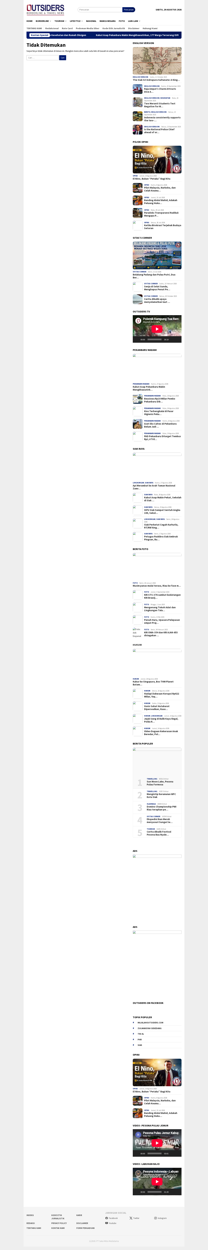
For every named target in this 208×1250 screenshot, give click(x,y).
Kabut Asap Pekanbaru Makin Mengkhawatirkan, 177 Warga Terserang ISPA (107, 35)
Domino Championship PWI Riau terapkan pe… (161, 808)
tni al (141, 1033)
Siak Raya (149, 483)
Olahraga (151, 804)
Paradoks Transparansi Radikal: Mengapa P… (161, 214)
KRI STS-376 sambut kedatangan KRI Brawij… (162, 596)
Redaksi (30, 1223)
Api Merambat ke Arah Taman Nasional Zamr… (154, 487)
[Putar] (137, 339)
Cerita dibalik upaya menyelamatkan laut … (157, 300)
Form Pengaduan (85, 1228)
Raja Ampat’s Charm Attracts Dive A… (160, 90)
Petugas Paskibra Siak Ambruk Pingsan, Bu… (161, 538)
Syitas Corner (139, 272)
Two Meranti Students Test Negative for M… (159, 105)
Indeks (30, 1215)
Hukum (137, 644)
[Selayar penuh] (177, 339)
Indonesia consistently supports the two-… (162, 119)
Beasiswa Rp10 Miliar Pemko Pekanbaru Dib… (159, 400)
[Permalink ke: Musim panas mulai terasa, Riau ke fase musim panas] (157, 567)
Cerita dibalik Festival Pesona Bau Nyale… (159, 833)
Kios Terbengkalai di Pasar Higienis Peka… (158, 413)
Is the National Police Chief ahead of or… (159, 131)
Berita (147, 112)
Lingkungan (138, 483)
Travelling (152, 779)
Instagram (162, 1218)
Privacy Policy (59, 1223)
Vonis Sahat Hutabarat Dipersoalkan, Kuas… (156, 708)
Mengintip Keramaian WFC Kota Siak (161, 796)
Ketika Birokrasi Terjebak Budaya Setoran (162, 227)
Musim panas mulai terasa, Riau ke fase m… (157, 585)
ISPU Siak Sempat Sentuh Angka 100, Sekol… (162, 511)
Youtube (112, 1223)
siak (140, 1045)
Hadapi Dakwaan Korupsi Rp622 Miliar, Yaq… (161, 695)
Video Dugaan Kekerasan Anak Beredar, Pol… (161, 733)
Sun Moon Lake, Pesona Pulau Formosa (160, 783)
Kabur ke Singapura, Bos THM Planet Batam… (153, 683)
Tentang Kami (33, 1228)
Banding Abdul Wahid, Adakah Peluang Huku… (160, 202)
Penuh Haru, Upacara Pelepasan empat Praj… (162, 621)
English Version (140, 77)
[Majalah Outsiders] (45, 9)
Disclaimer (82, 1223)
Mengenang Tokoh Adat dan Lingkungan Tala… (160, 609)
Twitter (136, 1218)
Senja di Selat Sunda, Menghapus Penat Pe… (157, 288)
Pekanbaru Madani (141, 384)
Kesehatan (165, 98)
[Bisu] (172, 339)
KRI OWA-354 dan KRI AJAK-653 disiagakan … (161, 634)
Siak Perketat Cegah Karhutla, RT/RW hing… (161, 526)
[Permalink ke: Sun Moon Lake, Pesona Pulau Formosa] (157, 761)
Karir (79, 1215)
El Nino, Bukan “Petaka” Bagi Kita (151, 178)
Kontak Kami (58, 1228)
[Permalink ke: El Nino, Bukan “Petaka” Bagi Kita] (157, 159)
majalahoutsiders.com (150, 1022)
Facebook (113, 1218)
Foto (135, 583)
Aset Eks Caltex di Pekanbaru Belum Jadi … (160, 425)
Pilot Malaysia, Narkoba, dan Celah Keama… (160, 189)
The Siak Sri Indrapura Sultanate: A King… (156, 79)
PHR (140, 1039)
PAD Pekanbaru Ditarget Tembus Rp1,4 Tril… (162, 438)
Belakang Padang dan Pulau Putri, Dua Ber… (154, 276)
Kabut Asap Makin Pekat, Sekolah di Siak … (162, 499)
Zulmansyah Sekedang (150, 1028)
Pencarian (129, 9)
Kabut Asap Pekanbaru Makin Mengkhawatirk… (149, 388)
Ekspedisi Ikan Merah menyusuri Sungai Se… (160, 821)
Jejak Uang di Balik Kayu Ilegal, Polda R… (161, 720)
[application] (157, 329)
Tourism (151, 829)
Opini (135, 176)
